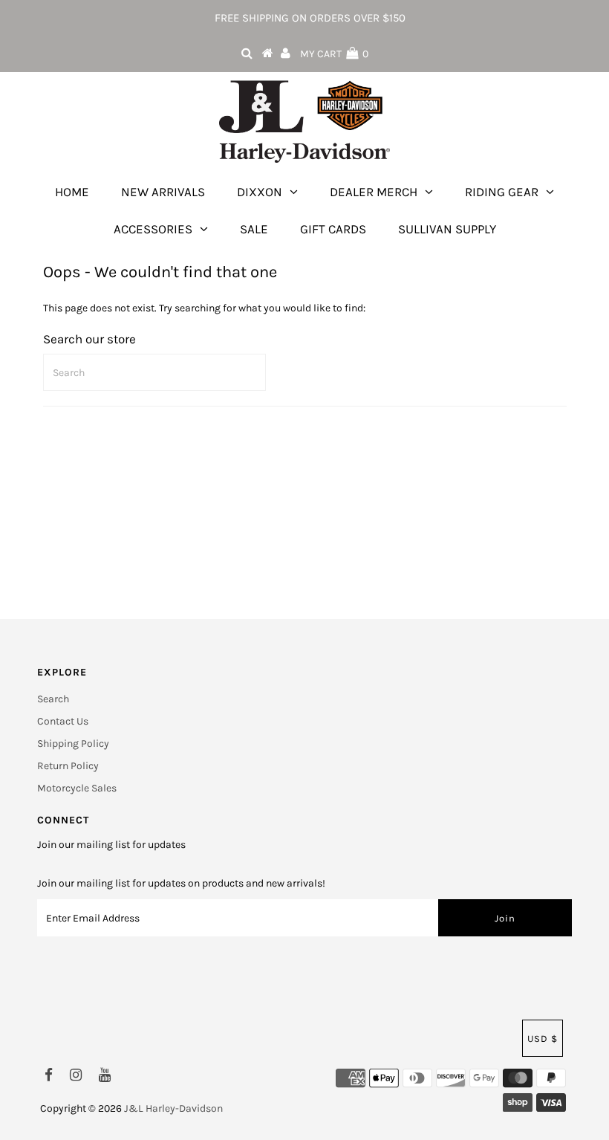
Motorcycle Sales (77, 788)
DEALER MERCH (373, 191)
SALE (254, 228)
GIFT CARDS (333, 228)
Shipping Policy (73, 743)
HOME (72, 191)
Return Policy (68, 766)
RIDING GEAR (501, 191)
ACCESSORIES (153, 228)
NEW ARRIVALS (163, 191)
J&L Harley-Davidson (173, 1108)
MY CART (334, 54)
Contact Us (62, 721)
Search (53, 699)
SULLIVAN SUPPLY (447, 228)
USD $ (542, 1038)
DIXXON (259, 191)
